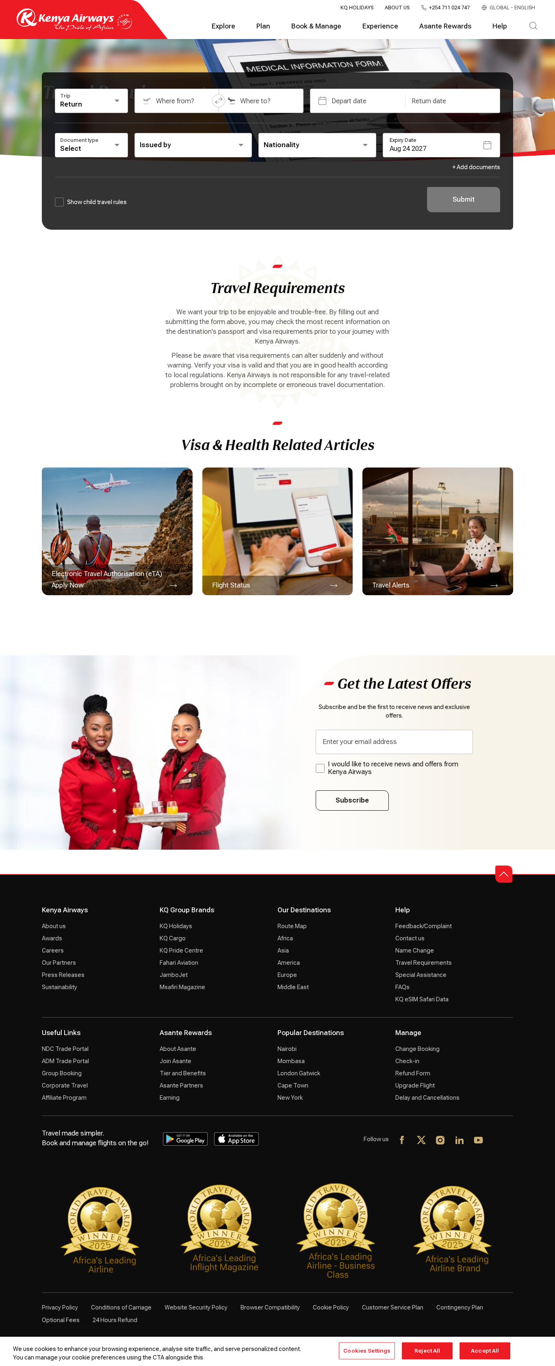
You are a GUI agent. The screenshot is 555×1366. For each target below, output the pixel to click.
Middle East (293, 987)
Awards (52, 938)
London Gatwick (299, 1073)
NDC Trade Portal (65, 1049)
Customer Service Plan (392, 1307)
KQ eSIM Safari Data (422, 999)
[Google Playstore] (185, 1138)
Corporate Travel (65, 1085)
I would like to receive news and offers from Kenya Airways (393, 768)
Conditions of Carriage (121, 1307)
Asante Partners (181, 1085)
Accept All (485, 1351)
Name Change (414, 950)
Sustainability (59, 987)
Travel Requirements (423, 962)
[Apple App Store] (236, 1138)
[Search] (533, 26)
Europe (287, 975)
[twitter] (421, 1140)
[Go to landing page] (74, 29)
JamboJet (174, 975)
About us (54, 926)
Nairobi (287, 1049)
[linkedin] (459, 1140)
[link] (117, 531)
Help (499, 26)
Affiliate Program (64, 1097)
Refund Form (412, 1073)
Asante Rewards (445, 26)
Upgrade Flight (415, 1085)
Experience (380, 26)
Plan (263, 26)
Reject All (427, 1351)
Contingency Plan (459, 1307)
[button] (218, 100)
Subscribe (352, 800)
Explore (223, 26)
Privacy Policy (60, 1307)
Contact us (410, 938)
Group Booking (62, 1073)
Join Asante (175, 1061)
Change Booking (417, 1049)
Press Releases (63, 975)
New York (290, 1097)
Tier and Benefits (183, 1073)
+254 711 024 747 (449, 8)
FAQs (402, 987)
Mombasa (291, 1061)
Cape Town (293, 1085)
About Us (397, 8)
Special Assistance (421, 975)
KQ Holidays (356, 8)
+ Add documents (476, 167)
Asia (283, 950)
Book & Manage (316, 26)
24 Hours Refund (115, 1320)
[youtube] (478, 1140)
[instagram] (440, 1140)
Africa (285, 938)
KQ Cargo (173, 938)
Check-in (407, 1061)
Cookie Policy (331, 1307)
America (289, 962)
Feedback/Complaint (423, 926)
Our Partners (59, 962)
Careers (53, 950)
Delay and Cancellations (427, 1097)
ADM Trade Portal (65, 1061)
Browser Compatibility (270, 1307)
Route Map (292, 926)
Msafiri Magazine (182, 987)
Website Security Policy (196, 1307)
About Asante (178, 1049)
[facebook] (402, 1140)
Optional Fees (61, 1320)
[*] (497, 1140)
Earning (170, 1097)
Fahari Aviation (179, 962)
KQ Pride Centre (181, 950)
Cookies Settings (366, 1351)
